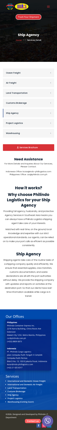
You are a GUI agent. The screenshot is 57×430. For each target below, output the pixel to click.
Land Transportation (17, 93)
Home (19, 40)
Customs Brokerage (16, 103)
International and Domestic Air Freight (25, 384)
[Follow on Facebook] (38, 425)
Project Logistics (14, 123)
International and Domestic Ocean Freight (27, 381)
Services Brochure (28, 147)
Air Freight (11, 82)
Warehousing (13, 133)
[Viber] (47, 421)
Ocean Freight (13, 72)
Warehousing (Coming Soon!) (21, 402)
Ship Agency (12, 113)
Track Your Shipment (28, 16)
